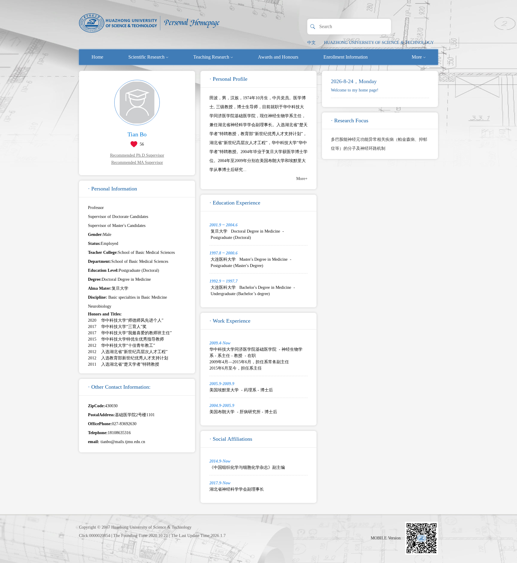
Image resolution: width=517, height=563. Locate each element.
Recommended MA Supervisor (137, 162)
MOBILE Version (386, 538)
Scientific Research (146, 56)
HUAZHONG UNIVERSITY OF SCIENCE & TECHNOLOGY (379, 42)
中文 (311, 42)
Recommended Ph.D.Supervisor (137, 155)
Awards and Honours (278, 56)
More (417, 56)
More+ (302, 178)
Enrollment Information (345, 56)
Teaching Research (211, 56)
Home (97, 56)
